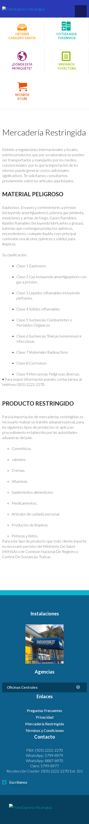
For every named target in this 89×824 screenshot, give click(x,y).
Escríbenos (18, 782)
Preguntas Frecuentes (44, 710)
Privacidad (44, 717)
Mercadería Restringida (44, 723)
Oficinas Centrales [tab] (22, 687)
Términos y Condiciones (44, 730)
